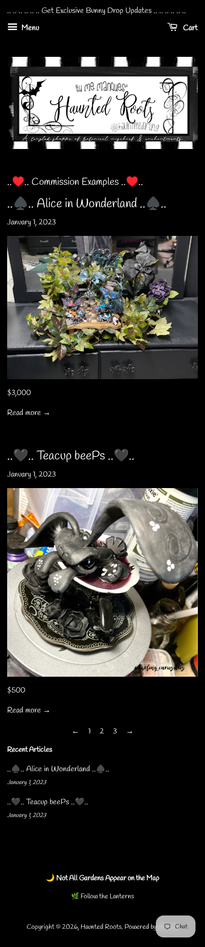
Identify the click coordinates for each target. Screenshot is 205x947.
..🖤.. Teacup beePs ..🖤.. (70, 456)
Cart (189, 28)
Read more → (29, 413)
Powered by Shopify (151, 927)
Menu (29, 28)
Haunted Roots (101, 927)
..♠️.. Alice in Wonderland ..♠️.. (86, 204)
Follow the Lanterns (106, 896)
